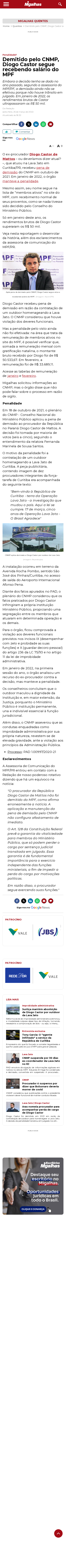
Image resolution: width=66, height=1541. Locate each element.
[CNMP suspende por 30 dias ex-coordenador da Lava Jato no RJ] (14, 1059)
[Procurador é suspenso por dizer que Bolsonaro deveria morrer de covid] (14, 1085)
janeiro (12, 376)
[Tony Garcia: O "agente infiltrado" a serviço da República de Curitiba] (14, 1036)
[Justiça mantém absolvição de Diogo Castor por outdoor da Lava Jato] (14, 1010)
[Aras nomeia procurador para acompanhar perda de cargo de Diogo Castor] (14, 1108)
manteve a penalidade (20, 181)
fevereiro (29, 376)
